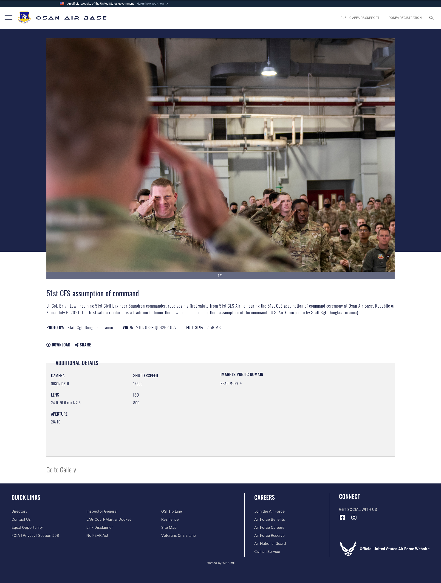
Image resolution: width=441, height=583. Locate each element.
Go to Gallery (61, 469)
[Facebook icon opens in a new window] (342, 517)
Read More (230, 383)
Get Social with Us (358, 509)
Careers (264, 497)
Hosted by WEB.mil (221, 563)
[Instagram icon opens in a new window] (354, 517)
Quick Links (25, 497)
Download (60, 345)
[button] (153, 3)
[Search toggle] (432, 17)
